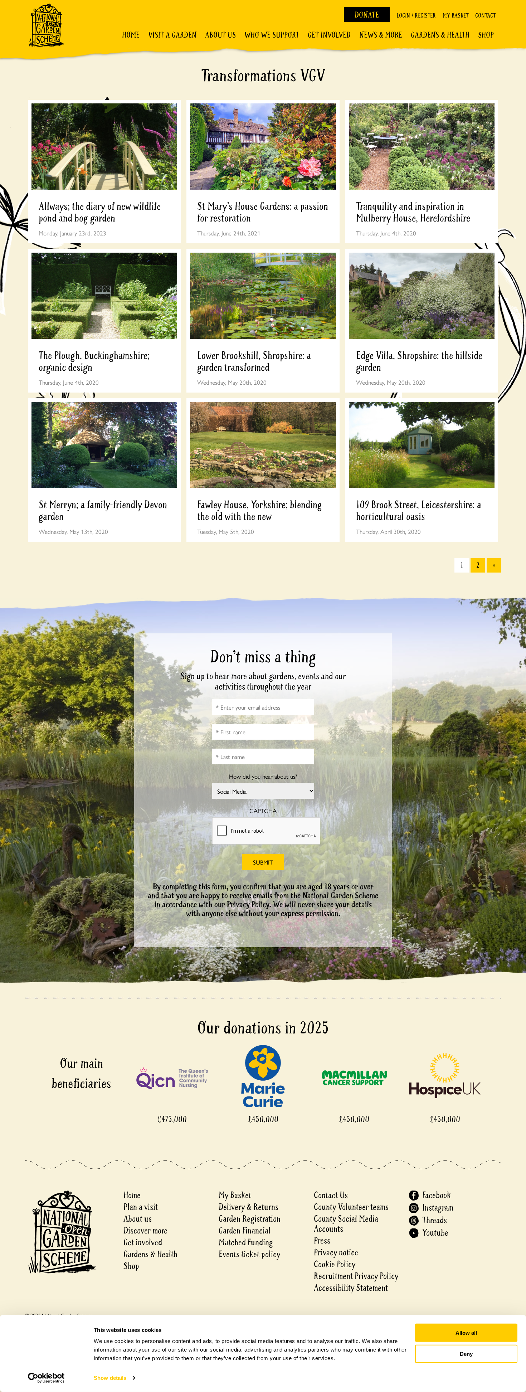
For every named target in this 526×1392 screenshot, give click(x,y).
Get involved (329, 35)
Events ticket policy (249, 1254)
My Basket (455, 15)
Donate (367, 15)
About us (137, 1219)
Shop (486, 35)
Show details (110, 1378)
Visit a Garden (172, 35)
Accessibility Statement (351, 1288)
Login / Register (416, 15)
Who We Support (271, 35)
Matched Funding (246, 1242)
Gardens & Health (440, 35)
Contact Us (331, 1195)
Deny (466, 1353)
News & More (380, 35)
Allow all (466, 1333)
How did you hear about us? (263, 776)
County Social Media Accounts (346, 1224)
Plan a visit (140, 1207)
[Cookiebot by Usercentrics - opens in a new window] (46, 1378)
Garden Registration (250, 1219)
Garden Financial (245, 1230)
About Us (220, 35)
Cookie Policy (334, 1264)
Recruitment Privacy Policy (356, 1276)
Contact (485, 15)
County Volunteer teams (351, 1207)
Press (322, 1240)
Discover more (145, 1230)
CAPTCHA (263, 811)
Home (131, 35)
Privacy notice (336, 1252)
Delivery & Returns (248, 1207)
